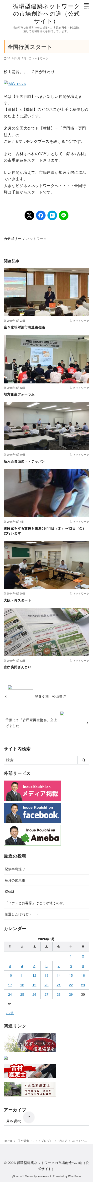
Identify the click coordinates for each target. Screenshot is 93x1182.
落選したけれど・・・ (22, 913)
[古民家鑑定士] (30, 1097)
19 (34, 984)
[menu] (86, 5)
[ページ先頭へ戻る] (28, 1117)
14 (59, 975)
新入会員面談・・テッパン (24, 461)
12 (34, 975)
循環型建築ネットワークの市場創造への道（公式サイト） (46, 13)
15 (71, 975)
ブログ (63, 1140)
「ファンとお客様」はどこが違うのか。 (36, 902)
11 (22, 975)
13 (47, 975)
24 (10, 994)
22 (71, 984)
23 (83, 984)
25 (22, 994)
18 (22, 984)
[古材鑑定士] (30, 1079)
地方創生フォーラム (19, 394)
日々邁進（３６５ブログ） (35, 1140)
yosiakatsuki (45, 1176)
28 (59, 994)
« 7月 (10, 1012)
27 (47, 994)
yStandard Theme (22, 1176)
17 (10, 984)
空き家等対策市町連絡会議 (24, 327)
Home (8, 1140)
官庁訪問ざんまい (17, 666)
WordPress (74, 1176)
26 (34, 994)
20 (47, 984)
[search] (83, 760)
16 (83, 975)
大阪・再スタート (17, 600)
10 (10, 975)
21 (59, 984)
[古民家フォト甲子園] (6, 1060)
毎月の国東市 (15, 879)
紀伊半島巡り (15, 868)
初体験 (10, 891)
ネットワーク (40, 58)
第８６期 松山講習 (50, 696)
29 (71, 994)
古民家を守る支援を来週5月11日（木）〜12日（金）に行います (45, 530)
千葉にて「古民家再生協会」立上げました (31, 722)
